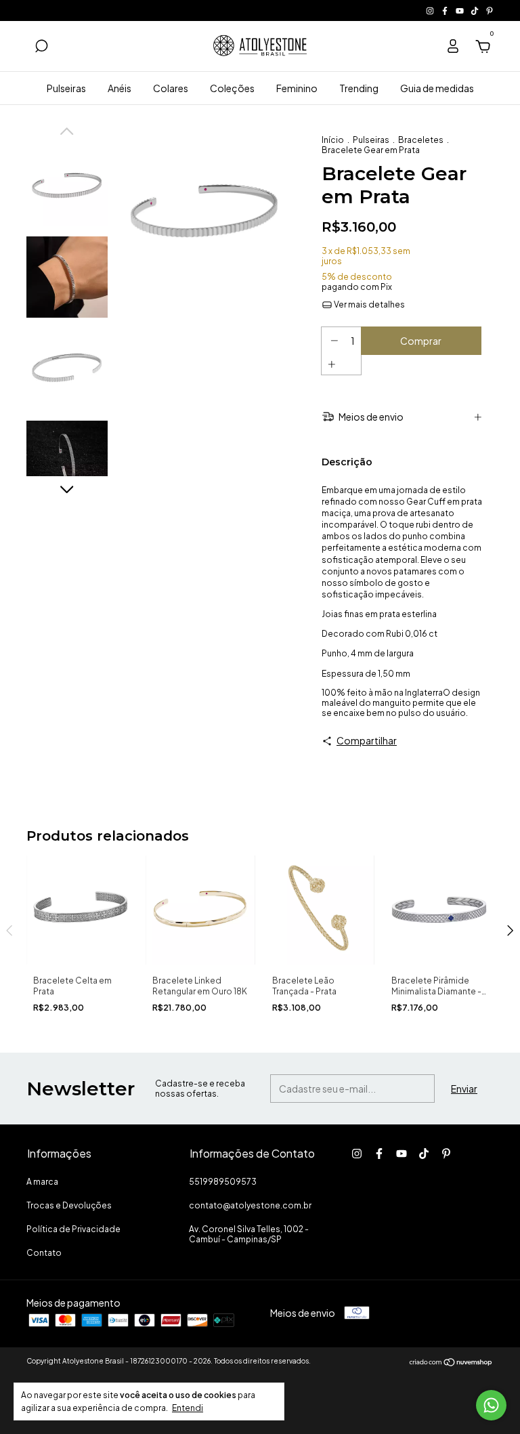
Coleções (232, 88)
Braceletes (420, 140)
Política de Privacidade (73, 1229)
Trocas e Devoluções (69, 1205)
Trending (358, 88)
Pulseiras (66, 88)
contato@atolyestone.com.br (250, 1205)
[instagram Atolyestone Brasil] (430, 10)
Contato (44, 1253)
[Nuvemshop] (451, 1362)
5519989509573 (223, 1182)
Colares (170, 88)
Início (333, 140)
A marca (42, 1182)
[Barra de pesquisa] (41, 48)
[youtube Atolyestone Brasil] (460, 10)
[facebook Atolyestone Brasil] (445, 10)
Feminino (297, 88)
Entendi (187, 1408)
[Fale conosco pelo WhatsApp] (491, 1405)
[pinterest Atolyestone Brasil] (489, 10)
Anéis (119, 88)
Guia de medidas (437, 88)
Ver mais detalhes (368, 304)
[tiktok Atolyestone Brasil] (475, 10)
